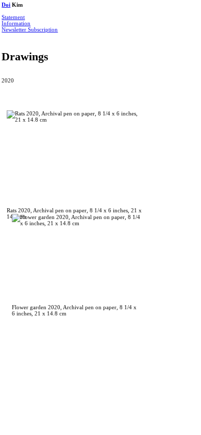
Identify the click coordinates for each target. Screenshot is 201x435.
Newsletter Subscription (30, 29)
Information (16, 23)
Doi (6, 5)
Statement (13, 17)
